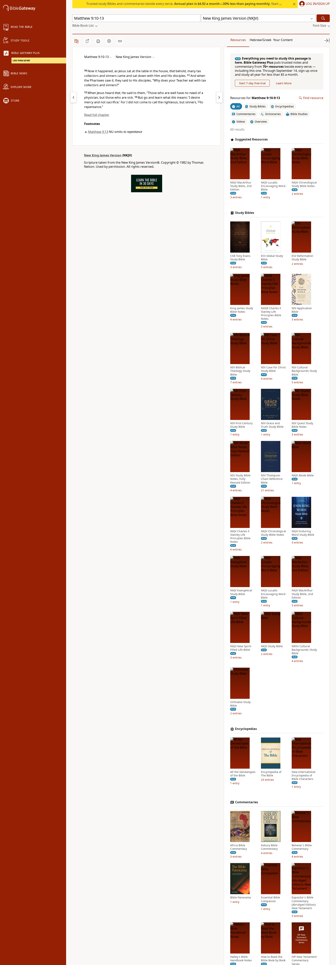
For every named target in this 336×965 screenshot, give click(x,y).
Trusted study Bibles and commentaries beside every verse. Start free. (186, 4)
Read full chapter (96, 115)
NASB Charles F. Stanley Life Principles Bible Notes (271, 313)
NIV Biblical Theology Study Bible (240, 371)
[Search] (323, 18)
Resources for (255, 98)
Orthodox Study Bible (240, 703)
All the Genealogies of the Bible (243, 773)
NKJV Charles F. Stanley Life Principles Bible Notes (240, 536)
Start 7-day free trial (252, 83)
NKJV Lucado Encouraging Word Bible (273, 186)
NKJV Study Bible (272, 646)
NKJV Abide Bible (303, 475)
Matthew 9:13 (98, 132)
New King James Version (103, 155)
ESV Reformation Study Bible (302, 257)
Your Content (283, 40)
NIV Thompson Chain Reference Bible (272, 479)
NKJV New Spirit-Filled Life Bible (241, 648)
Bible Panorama (240, 897)
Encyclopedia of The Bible (271, 773)
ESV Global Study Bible (272, 257)
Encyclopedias (246, 729)
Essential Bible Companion (270, 899)
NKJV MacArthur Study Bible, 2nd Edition (241, 186)
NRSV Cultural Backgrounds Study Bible (304, 650)
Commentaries (246, 802)
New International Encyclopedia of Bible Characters (303, 775)
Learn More (283, 83)
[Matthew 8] (73, 97)
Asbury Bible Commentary (269, 847)
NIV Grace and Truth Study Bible (272, 424)
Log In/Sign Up (318, 4)
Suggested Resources (251, 139)
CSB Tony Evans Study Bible (240, 257)
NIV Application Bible (302, 309)
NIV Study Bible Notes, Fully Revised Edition (240, 479)
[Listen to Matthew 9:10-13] (120, 41)
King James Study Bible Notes (241, 309)
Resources (238, 40)
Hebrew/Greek (260, 40)
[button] (314, 4)
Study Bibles (244, 213)
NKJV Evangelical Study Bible (241, 592)
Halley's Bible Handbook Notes (241, 958)
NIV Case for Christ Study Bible (273, 369)
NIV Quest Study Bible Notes (302, 424)
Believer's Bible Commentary (302, 847)
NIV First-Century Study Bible (241, 424)
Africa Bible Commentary (238, 847)
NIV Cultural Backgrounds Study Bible (304, 371)
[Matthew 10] (219, 97)
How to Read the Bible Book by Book (273, 958)
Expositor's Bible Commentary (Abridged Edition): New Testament (304, 903)
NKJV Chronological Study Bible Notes (304, 184)
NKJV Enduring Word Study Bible (303, 533)
